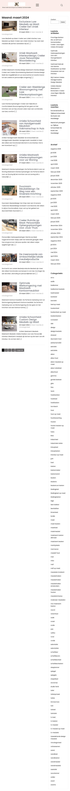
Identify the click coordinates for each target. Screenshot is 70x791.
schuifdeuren (55, 656)
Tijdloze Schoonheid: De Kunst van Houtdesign (58, 116)
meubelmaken (56, 576)
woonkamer (55, 773)
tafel (52, 690)
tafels (53, 698)
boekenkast (55, 308)
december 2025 (56, 179)
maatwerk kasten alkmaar (57, 536)
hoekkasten (55, 403)
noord (53, 610)
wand (53, 750)
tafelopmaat (55, 694)
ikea (52, 436)
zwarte (53, 785)
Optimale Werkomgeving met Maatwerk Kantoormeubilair (30, 286)
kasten (53, 466)
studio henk (55, 687)
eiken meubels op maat (57, 363)
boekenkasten (56, 316)
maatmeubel (55, 531)
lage (52, 501)
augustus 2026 (56, 149)
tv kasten (54, 721)
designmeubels (56, 331)
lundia (53, 516)
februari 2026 (55, 172)
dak (52, 324)
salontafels (55, 648)
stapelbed (54, 679)
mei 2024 (54, 252)
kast (52, 462)
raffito (53, 633)
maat (53, 520)
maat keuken (55, 524)
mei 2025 (54, 206)
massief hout (55, 553)
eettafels (54, 350)
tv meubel (54, 725)
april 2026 (54, 164)
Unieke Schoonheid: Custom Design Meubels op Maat (30, 319)
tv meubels (55, 733)
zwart (53, 781)
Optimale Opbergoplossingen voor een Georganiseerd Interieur (58, 55)
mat (52, 557)
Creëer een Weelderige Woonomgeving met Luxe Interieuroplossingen (32, 90)
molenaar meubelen (58, 600)
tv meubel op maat (58, 729)
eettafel (54, 347)
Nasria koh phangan (58, 123)
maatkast (54, 528)
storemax (54, 683)
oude (52, 618)
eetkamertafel (56, 343)
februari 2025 (55, 218)
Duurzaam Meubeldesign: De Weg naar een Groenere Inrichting (30, 190)
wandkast (54, 754)
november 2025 (56, 183)
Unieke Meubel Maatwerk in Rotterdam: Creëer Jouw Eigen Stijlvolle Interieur (58, 91)
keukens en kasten (57, 485)
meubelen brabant (57, 572)
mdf (52, 564)
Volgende (19, 350)
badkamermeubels (57, 289)
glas (52, 383)
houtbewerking (56, 418)
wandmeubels (56, 766)
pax (52, 629)
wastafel (54, 769)
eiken (53, 354)
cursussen (54, 320)
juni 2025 (54, 202)
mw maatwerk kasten (56, 605)
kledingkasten (56, 497)
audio (53, 281)
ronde (53, 641)
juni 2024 (54, 248)
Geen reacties (36, 32)
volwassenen (55, 746)
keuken (53, 478)
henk (52, 391)
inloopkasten (55, 451)
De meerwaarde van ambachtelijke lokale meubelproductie (31, 257)
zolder (53, 777)
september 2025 (57, 191)
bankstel (54, 297)
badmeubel (55, 293)
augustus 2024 (56, 241)
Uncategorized (7, 34)
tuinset (53, 710)
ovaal (53, 621)
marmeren (55, 549)
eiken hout (54, 358)
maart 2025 (55, 214)
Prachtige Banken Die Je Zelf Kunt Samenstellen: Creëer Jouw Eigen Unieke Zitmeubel (57, 42)
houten (53, 422)
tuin (52, 706)
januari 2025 (55, 222)
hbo (52, 387)
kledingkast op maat (58, 493)
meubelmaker (56, 580)
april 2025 (54, 210)
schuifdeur (54, 652)
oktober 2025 (55, 187)
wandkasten (55, 758)
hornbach (54, 406)
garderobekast (56, 380)
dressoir (53, 335)
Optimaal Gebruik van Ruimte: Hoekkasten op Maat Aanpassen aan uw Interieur (58, 69)
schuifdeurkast (56, 660)
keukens (54, 482)
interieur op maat (57, 455)
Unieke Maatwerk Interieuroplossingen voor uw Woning (30, 157)
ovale (53, 625)
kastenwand (55, 474)
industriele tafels (57, 443)
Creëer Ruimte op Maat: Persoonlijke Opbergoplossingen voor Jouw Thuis (30, 224)
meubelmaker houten (56, 591)
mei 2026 (54, 160)
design (53, 327)
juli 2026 (53, 153)
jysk (52, 459)
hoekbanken (55, 395)
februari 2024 (55, 264)
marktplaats (55, 545)
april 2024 (54, 256)
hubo (52, 432)
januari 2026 (55, 176)
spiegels (54, 675)
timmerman (55, 702)
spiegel (53, 671)
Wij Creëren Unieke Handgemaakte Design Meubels (57, 79)
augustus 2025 (56, 195)
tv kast (53, 717)
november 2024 (56, 229)
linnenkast (54, 512)
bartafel (54, 301)
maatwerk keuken (57, 541)
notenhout (54, 614)
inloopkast (54, 447)
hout (52, 410)
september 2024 (57, 237)
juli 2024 (53, 245)
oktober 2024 (55, 233)
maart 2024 (55, 260)
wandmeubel (55, 762)
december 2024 (56, 225)
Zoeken (53, 19)
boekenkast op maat (58, 312)
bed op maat (55, 304)
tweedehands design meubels (58, 737)
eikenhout (54, 372)
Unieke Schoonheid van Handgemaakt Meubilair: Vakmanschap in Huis (31, 124)
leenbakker (55, 508)
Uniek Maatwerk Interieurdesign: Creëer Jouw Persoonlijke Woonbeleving (32, 56)
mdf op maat (55, 568)
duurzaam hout (56, 339)
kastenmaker (55, 470)
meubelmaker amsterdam (56, 585)
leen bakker (55, 505)
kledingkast (55, 489)
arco (52, 278)
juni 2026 (54, 156)
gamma (53, 376)
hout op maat (56, 414)
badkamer (54, 285)
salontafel (54, 644)
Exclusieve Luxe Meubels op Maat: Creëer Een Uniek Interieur (29, 25)
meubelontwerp (56, 596)
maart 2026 (55, 168)
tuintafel (54, 713)
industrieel (54, 439)
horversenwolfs (56, 111)
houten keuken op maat (57, 427)
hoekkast (54, 399)
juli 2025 (53, 199)
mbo (52, 561)
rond (52, 637)
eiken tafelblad (56, 368)
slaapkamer (55, 667)
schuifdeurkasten (57, 664)
